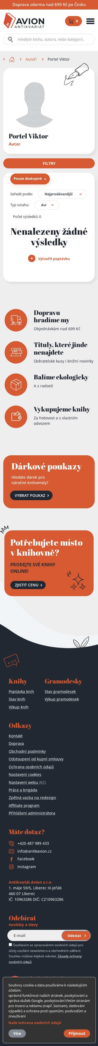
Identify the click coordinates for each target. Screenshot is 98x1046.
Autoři (31, 59)
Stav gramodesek (60, 691)
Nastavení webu (27, 782)
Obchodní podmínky (27, 751)
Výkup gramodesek (62, 699)
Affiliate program (24, 805)
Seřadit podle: (21, 193)
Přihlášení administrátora (32, 813)
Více (17, 1033)
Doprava (16, 743)
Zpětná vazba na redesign (32, 797)
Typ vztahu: (19, 204)
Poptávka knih (21, 691)
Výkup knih (19, 707)
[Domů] (12, 59)
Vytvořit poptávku (53, 258)
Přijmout (77, 1033)
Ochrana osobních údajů (31, 766)
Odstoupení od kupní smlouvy (36, 759)
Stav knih (17, 699)
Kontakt (16, 735)
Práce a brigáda (23, 790)
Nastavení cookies (25, 774)
